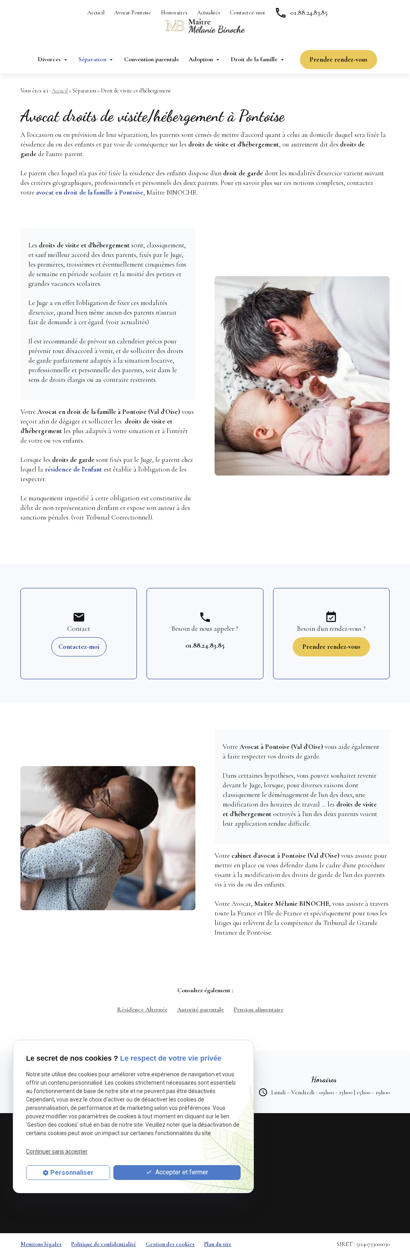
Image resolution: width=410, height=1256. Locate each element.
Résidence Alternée (142, 1009)
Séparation (92, 59)
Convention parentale (151, 59)
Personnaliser (72, 1172)
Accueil (96, 12)
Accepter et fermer (181, 1172)
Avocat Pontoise (132, 12)
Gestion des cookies (170, 1244)
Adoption (201, 59)
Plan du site (217, 1244)
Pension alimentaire (258, 1009)
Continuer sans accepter (57, 1151)
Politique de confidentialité (103, 1244)
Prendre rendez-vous (339, 59)
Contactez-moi (247, 12)
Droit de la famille (254, 59)
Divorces (49, 59)
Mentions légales (41, 1244)
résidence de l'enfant (73, 469)
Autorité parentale (200, 1009)
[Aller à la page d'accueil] (205, 26)
